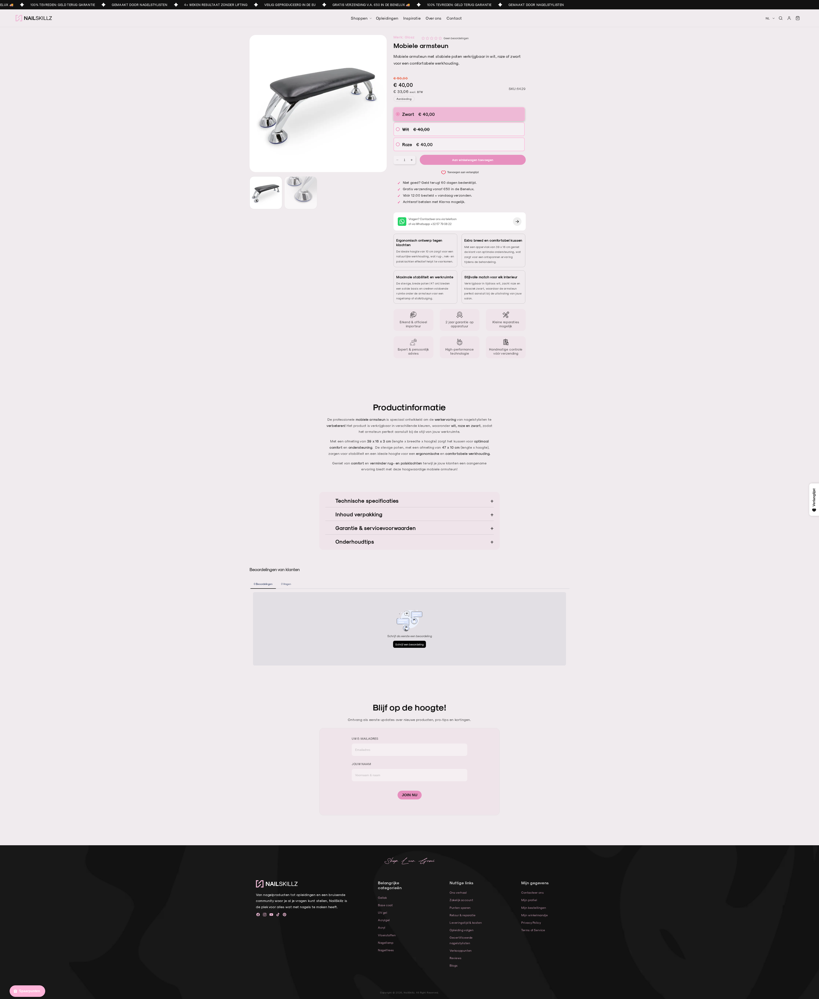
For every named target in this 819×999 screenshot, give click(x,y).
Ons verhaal (458, 892)
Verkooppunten (461, 950)
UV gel (382, 912)
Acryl (381, 927)
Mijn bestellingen (533, 907)
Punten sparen (460, 907)
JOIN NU (409, 795)
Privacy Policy (531, 922)
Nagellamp (385, 942)
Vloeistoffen (387, 935)
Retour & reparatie (463, 915)
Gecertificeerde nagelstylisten (461, 940)
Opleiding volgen (462, 930)
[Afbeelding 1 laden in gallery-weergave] (266, 192)
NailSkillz (409, 992)
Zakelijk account (461, 900)
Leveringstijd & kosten (466, 922)
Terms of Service (533, 930)
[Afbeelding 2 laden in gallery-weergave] (300, 192)
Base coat (385, 905)
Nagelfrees (386, 950)
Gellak (382, 897)
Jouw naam (361, 764)
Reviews (455, 958)
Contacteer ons (532, 892)
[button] (780, 18)
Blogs (454, 965)
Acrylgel (384, 920)
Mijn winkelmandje (534, 915)
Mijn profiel (529, 900)
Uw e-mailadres (365, 738)
